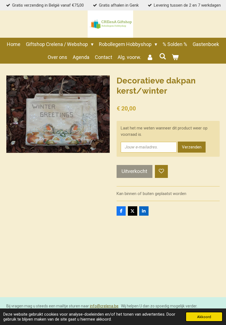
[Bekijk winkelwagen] (175, 57)
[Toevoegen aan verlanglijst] (161, 171)
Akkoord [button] (204, 317)
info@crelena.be (104, 306)
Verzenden (191, 147)
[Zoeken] (162, 56)
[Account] (150, 57)
